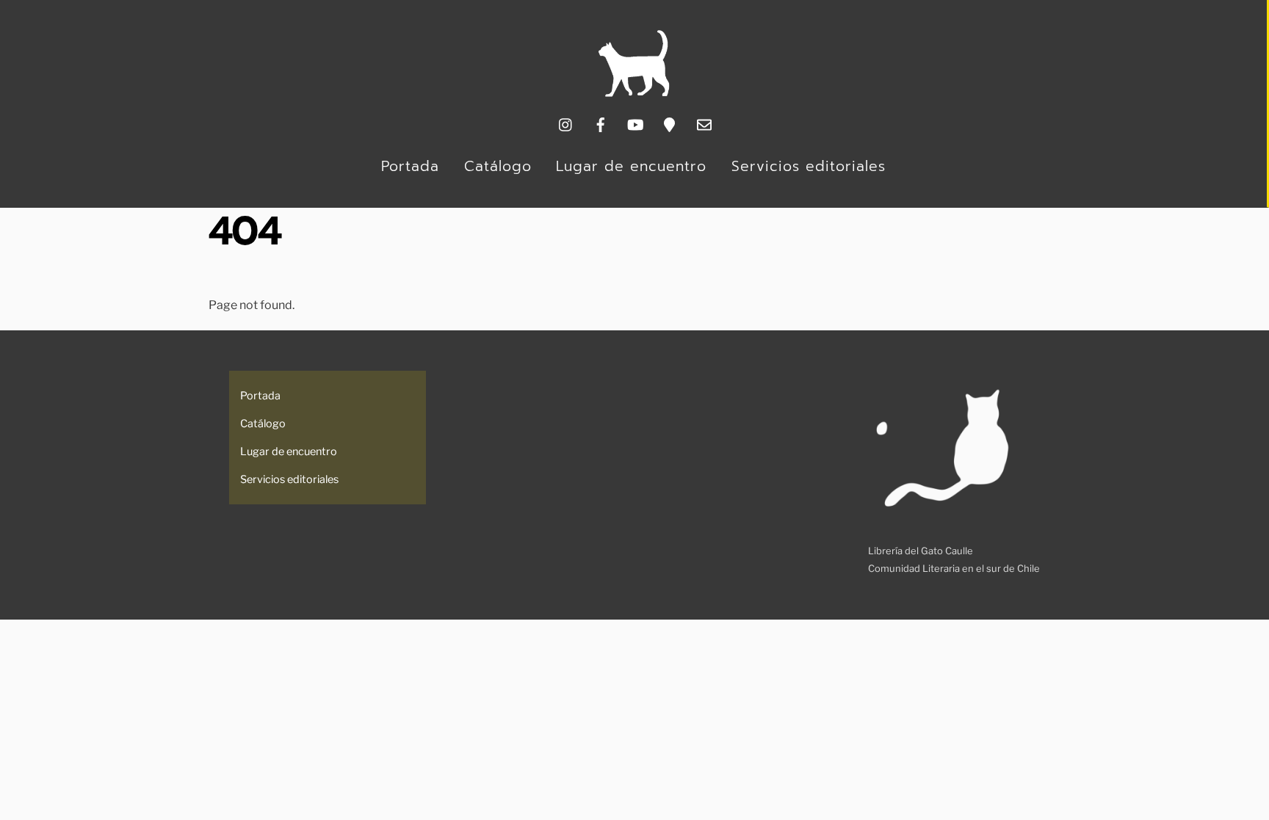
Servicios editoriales (808, 166)
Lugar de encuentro (631, 166)
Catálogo (498, 166)
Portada (410, 166)
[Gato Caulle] (633, 93)
